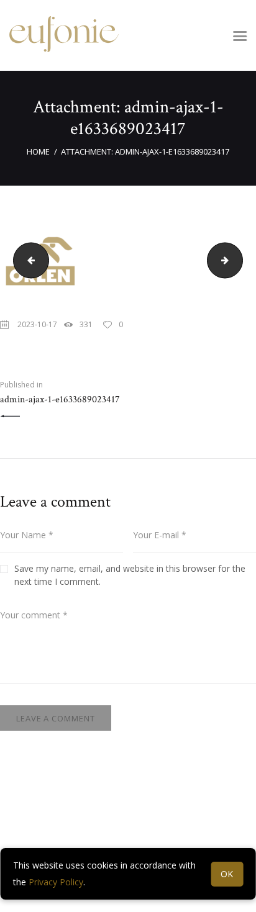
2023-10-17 (37, 324)
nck (27, 260)
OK (227, 874)
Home (38, 151)
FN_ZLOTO (238, 260)
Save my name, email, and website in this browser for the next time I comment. (129, 574)
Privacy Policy (56, 882)
